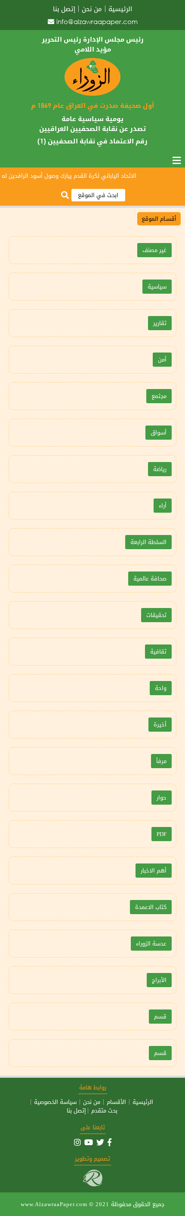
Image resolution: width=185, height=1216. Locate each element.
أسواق (158, 432)
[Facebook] (109, 1142)
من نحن (92, 9)
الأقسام (116, 1102)
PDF (161, 834)
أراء (162, 505)
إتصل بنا (64, 9)
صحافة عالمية (149, 578)
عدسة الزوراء (151, 943)
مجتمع (158, 396)
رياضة (159, 469)
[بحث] (65, 196)
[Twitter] (100, 1142)
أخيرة (160, 724)
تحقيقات (156, 615)
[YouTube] (88, 1142)
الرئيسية (120, 9)
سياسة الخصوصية (55, 1102)
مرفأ (161, 761)
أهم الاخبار (153, 870)
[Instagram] (77, 1142)
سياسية (157, 286)
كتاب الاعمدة (150, 907)
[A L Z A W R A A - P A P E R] (92, 93)
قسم (160, 1016)
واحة (160, 688)
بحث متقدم (104, 1110)
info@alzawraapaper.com (97, 21)
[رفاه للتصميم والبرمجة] (92, 1184)
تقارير (159, 323)
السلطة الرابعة (148, 542)
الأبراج (159, 980)
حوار (161, 797)
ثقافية (158, 651)
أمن (162, 359)
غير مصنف (154, 250)
